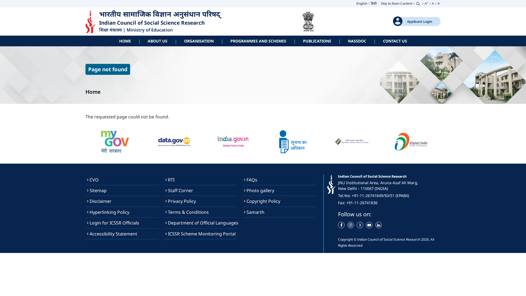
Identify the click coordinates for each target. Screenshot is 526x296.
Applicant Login (419, 21)
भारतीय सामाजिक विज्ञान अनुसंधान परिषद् (160, 14)
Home (125, 41)
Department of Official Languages (203, 223)
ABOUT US (157, 41)
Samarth (255, 212)
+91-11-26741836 (362, 202)
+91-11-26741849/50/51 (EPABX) (380, 195)
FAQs (252, 180)
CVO (94, 180)
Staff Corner (180, 190)
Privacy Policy (182, 201)
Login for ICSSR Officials (114, 223)
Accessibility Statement (113, 234)
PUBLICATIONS (317, 41)
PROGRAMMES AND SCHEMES (258, 41)
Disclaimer (101, 201)
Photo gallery (260, 190)
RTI (171, 180)
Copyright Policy (263, 201)
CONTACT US (395, 41)
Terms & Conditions (188, 212)
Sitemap (98, 190)
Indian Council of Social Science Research (152, 23)
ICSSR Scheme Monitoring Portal (202, 234)
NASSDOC (357, 41)
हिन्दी (374, 3)
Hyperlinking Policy (109, 212)
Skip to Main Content (396, 3)
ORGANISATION (199, 41)
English (361, 3)
